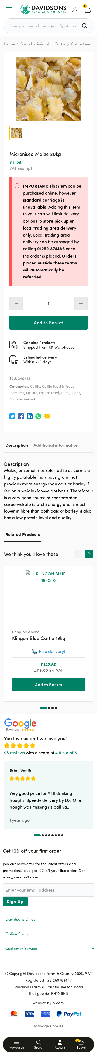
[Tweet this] (12, 416)
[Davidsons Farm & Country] (43, 9)
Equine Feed (49, 393)
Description (16, 445)
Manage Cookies (48, 1026)
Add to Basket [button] (48, 684)
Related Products (22, 534)
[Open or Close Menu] (9, 9)
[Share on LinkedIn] (30, 416)
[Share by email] (47, 416)
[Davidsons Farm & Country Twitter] (48, 965)
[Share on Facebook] (21, 416)
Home (9, 44)
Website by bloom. (48, 1002)
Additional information (55, 445)
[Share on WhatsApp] (38, 416)
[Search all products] (85, 26)
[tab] (16, 445)
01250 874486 (51, 248)
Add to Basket (48, 322)
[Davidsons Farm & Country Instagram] (57, 965)
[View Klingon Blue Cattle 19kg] (48, 593)
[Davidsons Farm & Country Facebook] (40, 965)
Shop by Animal (34, 44)
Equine (31, 393)
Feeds (75, 393)
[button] (43, 708)
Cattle (59, 44)
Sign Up (15, 901)
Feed (65, 393)
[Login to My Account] (74, 9)
